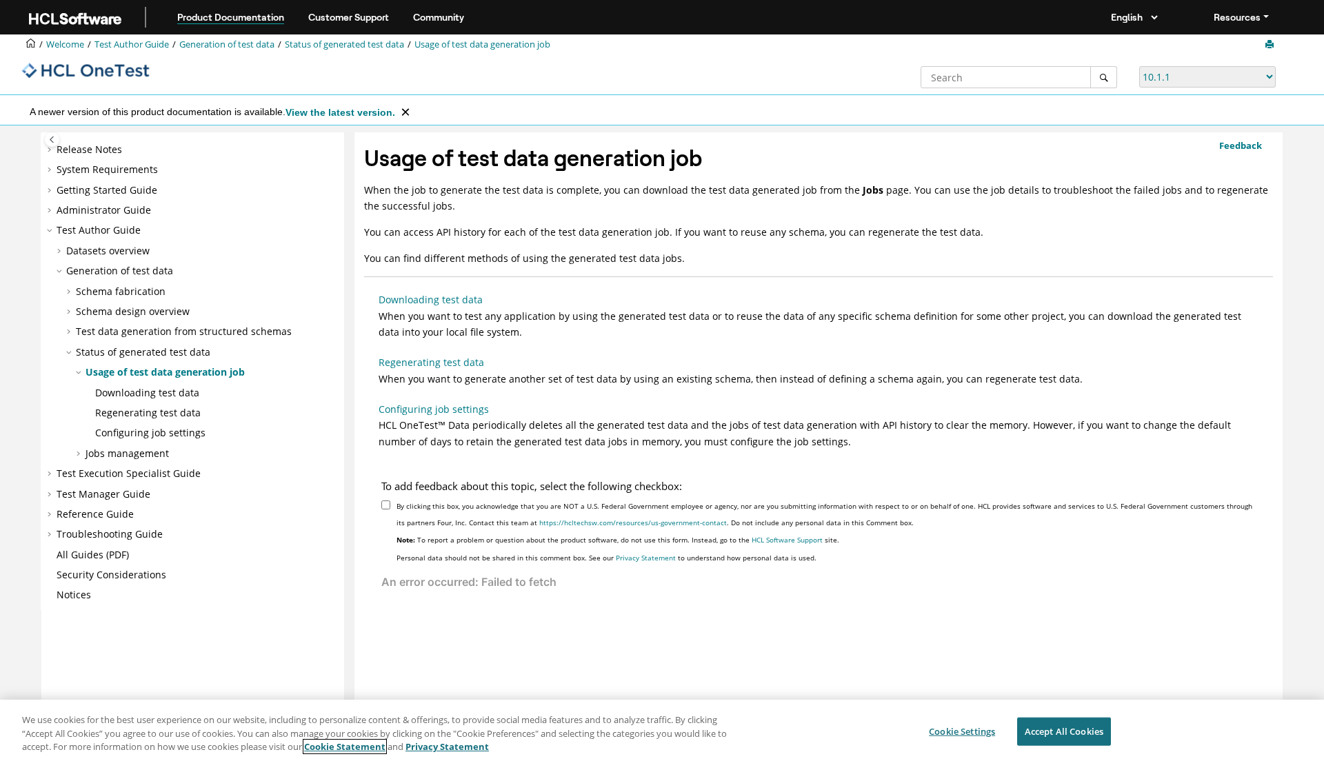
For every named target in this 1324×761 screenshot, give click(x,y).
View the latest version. (340, 112)
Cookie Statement (344, 746)
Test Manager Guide (103, 493)
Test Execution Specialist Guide (129, 473)
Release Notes (89, 149)
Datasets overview (108, 250)
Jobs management (127, 453)
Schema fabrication (121, 291)
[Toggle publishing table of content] (52, 139)
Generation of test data (226, 44)
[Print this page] (1271, 44)
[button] (51, 149)
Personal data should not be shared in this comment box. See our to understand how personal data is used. (606, 557)
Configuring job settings (150, 432)
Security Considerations (111, 574)
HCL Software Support (787, 540)
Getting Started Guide (107, 189)
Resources (1237, 17)
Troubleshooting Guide (110, 533)
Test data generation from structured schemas (184, 331)
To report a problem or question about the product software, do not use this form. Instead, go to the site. (618, 540)
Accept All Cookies (1064, 730)
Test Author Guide (131, 44)
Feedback (1240, 145)
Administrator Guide (104, 209)
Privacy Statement (646, 557)
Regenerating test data (148, 412)
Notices (74, 594)
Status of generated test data (344, 44)
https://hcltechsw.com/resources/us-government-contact (633, 522)
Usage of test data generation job (482, 44)
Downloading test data (147, 392)
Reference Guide (95, 513)
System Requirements (107, 169)
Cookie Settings (962, 730)
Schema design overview (133, 311)
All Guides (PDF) (93, 554)
